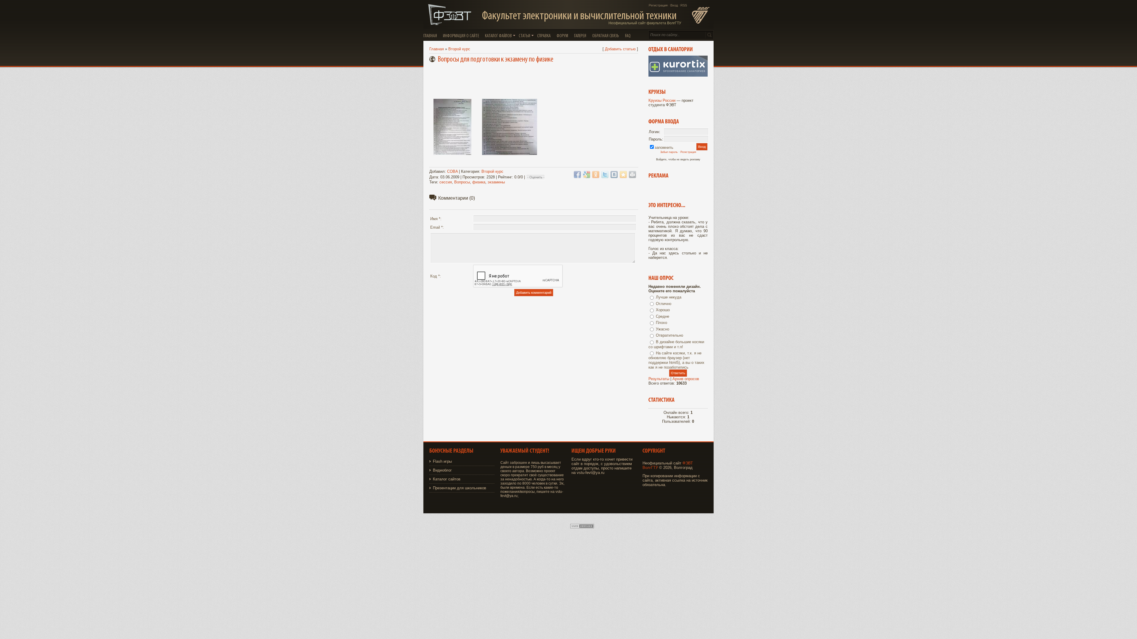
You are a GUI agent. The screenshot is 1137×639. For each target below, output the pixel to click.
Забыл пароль (669, 152)
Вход (674, 5)
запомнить (664, 147)
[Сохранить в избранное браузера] (623, 174)
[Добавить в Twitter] (604, 174)
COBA (452, 171)
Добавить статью (620, 49)
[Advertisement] (535, 79)
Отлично (663, 303)
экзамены (496, 182)
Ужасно (662, 329)
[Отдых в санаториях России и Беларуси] (678, 75)
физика (478, 182)
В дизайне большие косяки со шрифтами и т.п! (676, 344)
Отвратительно (669, 335)
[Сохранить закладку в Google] (586, 174)
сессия (445, 182)
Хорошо (663, 310)
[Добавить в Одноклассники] (595, 174)
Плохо (661, 322)
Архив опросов (685, 379)
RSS (683, 5)
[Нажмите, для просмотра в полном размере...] (452, 155)
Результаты (658, 379)
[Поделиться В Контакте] (614, 174)
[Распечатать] (632, 174)
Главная (436, 49)
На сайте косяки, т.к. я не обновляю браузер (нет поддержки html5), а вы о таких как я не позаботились (676, 360)
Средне (662, 316)
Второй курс (459, 49)
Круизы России (661, 100)
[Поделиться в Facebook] (577, 174)
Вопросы (462, 182)
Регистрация (658, 5)
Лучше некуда (668, 297)
